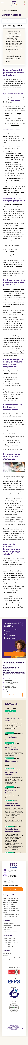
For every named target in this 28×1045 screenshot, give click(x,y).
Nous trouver (7, 935)
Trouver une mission (11, 638)
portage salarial (15, 100)
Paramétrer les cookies (13, 1027)
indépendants (13, 931)
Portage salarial (8, 895)
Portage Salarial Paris (9, 938)
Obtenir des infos (12, 634)
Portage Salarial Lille (8, 944)
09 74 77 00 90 (12, 876)
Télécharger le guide (12, 695)
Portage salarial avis (8, 904)
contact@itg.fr (12, 875)
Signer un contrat (14, 630)
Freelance (6, 920)
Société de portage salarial (10, 900)
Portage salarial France (9, 906)
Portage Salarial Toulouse (10, 947)
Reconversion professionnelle (11, 914)
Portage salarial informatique (11, 910)
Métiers (5, 912)
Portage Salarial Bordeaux (10, 942)
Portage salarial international (11, 902)
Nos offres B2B (7, 953)
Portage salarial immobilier (10, 908)
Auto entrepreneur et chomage (11, 925)
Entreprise (6, 950)
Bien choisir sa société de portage (12, 957)
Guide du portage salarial (10, 916)
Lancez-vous (13, 654)
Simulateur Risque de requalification (13, 960)
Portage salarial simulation (10, 898)
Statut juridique (7, 929)
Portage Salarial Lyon (9, 940)
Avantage (5, 955)
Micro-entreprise (7, 927)
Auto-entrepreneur (8, 923)
